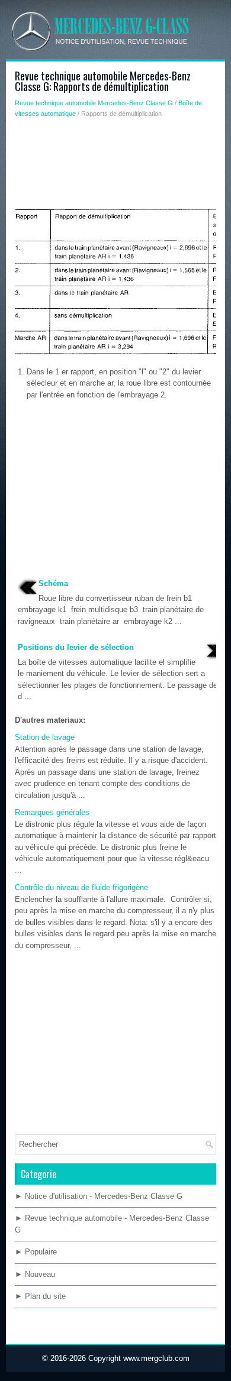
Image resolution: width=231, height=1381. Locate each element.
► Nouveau (35, 1274)
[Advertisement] (115, 166)
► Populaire (36, 1251)
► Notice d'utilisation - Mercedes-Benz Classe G (98, 1196)
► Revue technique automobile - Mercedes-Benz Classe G (112, 1224)
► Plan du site (40, 1296)
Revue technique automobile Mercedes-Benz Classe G (94, 102)
